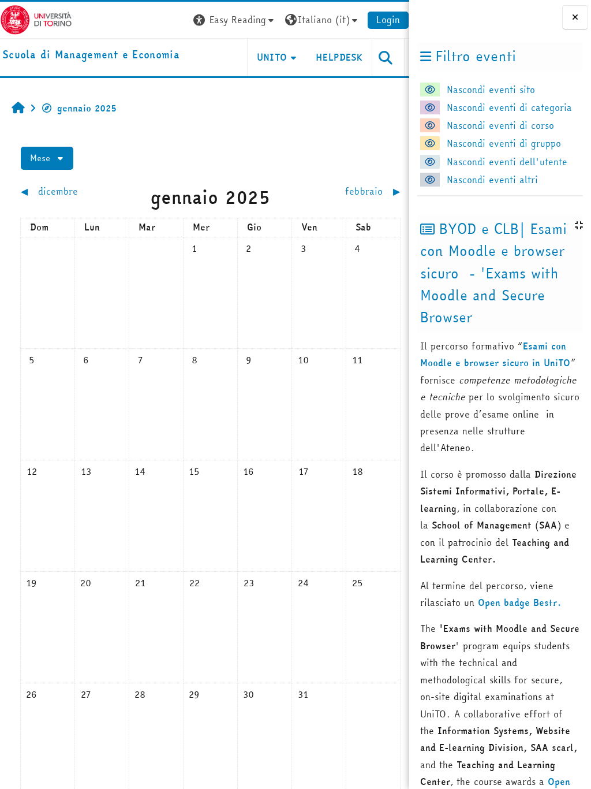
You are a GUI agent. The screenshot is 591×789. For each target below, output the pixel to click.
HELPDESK (339, 57)
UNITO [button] (272, 57)
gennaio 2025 (87, 108)
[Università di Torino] (36, 18)
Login (388, 20)
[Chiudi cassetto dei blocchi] (575, 17)
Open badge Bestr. (520, 602)
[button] (235, 20)
